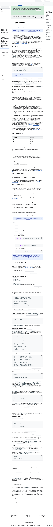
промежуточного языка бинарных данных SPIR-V (18, 27)
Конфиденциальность (32, 525)
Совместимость (26, 4)
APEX (25, 86)
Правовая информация (23, 525)
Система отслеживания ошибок (42, 521)
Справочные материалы (46, 4)
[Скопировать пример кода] (42, 67)
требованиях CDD (28, 219)
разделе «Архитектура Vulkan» (32, 31)
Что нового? (2, 4)
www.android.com (41, 517)
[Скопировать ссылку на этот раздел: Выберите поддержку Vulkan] (22, 200)
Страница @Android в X (27, 515)
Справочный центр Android (42, 515)
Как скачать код (12, 517)
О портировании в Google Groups (29, 522)
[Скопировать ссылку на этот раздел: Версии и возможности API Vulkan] (27, 133)
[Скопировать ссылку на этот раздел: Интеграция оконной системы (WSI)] (28, 276)
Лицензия (28, 525)
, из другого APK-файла (32, 124)
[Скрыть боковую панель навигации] (8, 525)
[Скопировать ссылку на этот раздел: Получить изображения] (21, 390)
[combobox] (38, 1)
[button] (4, 11)
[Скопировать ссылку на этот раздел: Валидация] (17, 466)
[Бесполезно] (42, 20)
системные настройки (36, 125)
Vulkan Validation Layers (36, 130)
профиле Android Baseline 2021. (29, 267)
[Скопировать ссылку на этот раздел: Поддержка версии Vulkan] (22, 211)
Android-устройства (32, 4)
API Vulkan (34, 36)
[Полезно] (41, 20)
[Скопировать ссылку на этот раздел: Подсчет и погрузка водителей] (23, 62)
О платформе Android (13, 525)
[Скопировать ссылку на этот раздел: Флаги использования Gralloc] (23, 290)
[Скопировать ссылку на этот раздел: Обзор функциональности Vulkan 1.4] (25, 147)
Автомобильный (39, 4)
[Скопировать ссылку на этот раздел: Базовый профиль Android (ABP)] (26, 262)
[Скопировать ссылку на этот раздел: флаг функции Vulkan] (22, 476)
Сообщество (18, 525)
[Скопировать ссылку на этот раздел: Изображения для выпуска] (22, 416)
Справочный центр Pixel (41, 516)
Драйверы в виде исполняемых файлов (15, 521)
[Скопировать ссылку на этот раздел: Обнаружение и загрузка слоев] (23, 89)
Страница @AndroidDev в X (28, 516)
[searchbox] (5, 7)
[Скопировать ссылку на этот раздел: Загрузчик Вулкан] (20, 46)
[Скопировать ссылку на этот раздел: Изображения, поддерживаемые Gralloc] (26, 328)
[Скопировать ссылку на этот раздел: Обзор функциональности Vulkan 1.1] (25, 184)
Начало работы (8, 4)
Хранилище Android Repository (14, 515)
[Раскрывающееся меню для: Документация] (11, 1)
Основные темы (20, 4)
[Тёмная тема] (41, 67)
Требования (12, 516)
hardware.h (31, 64)
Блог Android (26, 517)
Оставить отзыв (38, 525)
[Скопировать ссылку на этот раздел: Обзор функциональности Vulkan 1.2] (25, 173)
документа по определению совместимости (22, 43)
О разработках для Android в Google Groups (30, 521)
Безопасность (14, 4)
